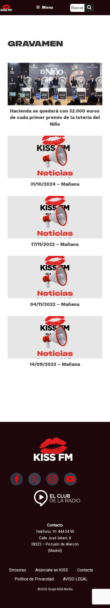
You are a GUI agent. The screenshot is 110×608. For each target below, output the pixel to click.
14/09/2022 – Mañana (55, 364)
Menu (47, 7)
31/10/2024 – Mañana (54, 184)
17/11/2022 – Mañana (55, 244)
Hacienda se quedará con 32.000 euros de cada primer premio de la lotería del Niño (55, 117)
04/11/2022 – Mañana (54, 304)
